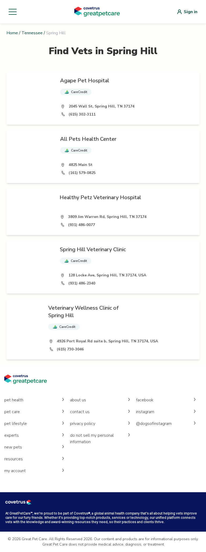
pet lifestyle (15, 424)
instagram (145, 412)
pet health (13, 400)
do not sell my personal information (92, 438)
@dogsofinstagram (154, 424)
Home (12, 33)
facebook (144, 400)
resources (13, 459)
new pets (13, 447)
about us (78, 400)
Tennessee (32, 33)
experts (11, 435)
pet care (12, 412)
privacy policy (82, 424)
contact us (80, 412)
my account (15, 471)
